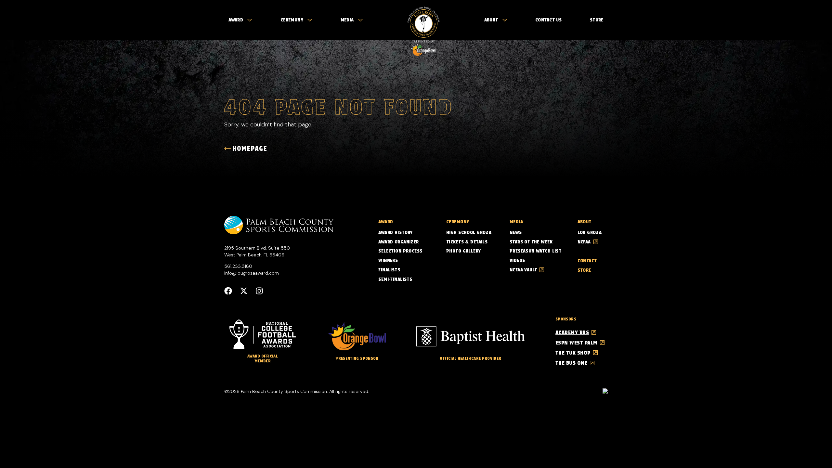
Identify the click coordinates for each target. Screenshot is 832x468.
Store (597, 19)
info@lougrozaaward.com (251, 273)
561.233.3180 (238, 266)
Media (347, 19)
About (491, 19)
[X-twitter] (244, 291)
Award (235, 19)
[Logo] (423, 20)
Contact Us (548, 19)
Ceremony (291, 19)
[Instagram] (259, 291)
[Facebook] (228, 291)
